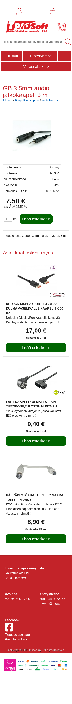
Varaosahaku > (36, 66)
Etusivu (12, 56)
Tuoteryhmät (40, 56)
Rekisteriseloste (16, 639)
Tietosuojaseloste (17, 634)
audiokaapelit (50, 100)
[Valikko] (64, 56)
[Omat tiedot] (19, 11)
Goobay (54, 167)
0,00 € (50, 191)
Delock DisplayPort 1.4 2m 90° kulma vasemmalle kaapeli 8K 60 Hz (34, 308)
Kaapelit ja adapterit (27, 100)
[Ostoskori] (52, 11)
